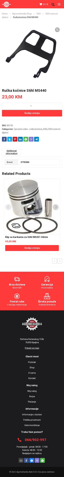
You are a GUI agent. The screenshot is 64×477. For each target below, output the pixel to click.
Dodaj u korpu (32, 113)
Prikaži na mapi (32, 348)
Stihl (38, 13)
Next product (59, 261)
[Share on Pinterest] (15, 139)
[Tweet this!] (9, 139)
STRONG (25, 162)
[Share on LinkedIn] (20, 139)
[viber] (37, 460)
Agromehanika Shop (22, 13)
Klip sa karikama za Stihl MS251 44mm (26, 237)
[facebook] (26, 460)
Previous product (54, 261)
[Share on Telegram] (36, 139)
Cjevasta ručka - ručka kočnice (28, 129)
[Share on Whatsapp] (25, 139)
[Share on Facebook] (4, 139)
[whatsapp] (42, 460)
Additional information (11, 152)
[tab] (11, 152)
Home (5, 13)
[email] (21, 460)
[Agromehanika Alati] (6, 4)
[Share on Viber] (31, 139)
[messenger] (31, 460)
